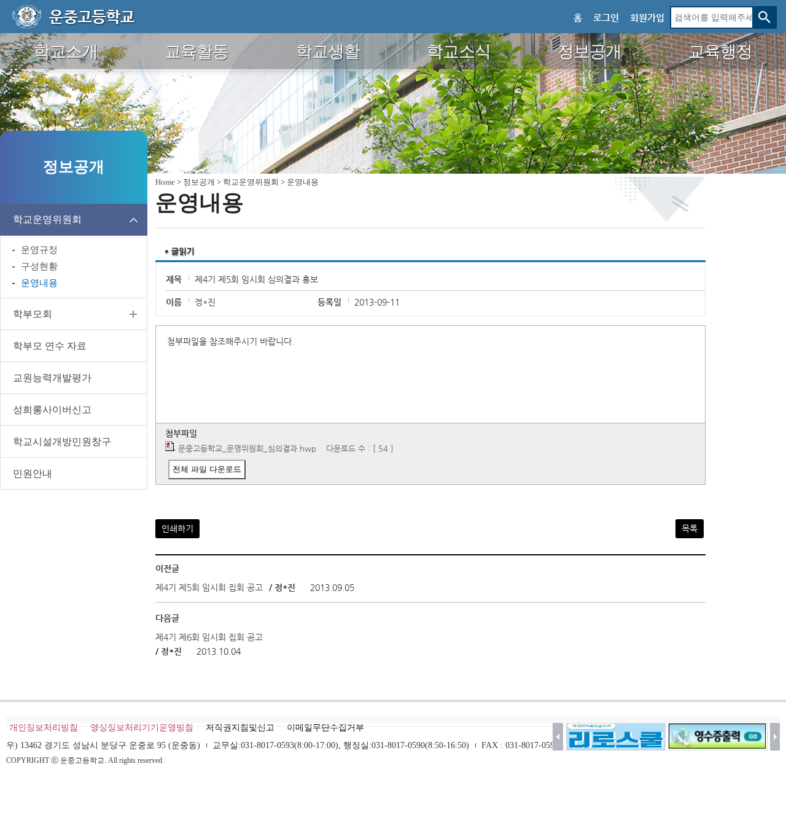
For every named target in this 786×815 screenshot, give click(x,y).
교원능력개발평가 (52, 378)
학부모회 (32, 314)
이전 (558, 737)
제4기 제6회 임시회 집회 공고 (209, 637)
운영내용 (39, 283)
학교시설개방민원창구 (62, 441)
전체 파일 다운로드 (207, 469)
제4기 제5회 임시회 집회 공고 (209, 587)
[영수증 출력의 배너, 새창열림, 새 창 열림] (718, 737)
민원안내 (32, 473)
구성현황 (39, 266)
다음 (775, 737)
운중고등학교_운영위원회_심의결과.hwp (247, 448)
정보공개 (199, 182)
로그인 (606, 17)
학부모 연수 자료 (50, 346)
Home (165, 182)
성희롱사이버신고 (52, 409)
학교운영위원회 (47, 219)
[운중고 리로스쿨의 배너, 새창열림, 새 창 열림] (616, 737)
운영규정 (39, 250)
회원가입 (647, 17)
